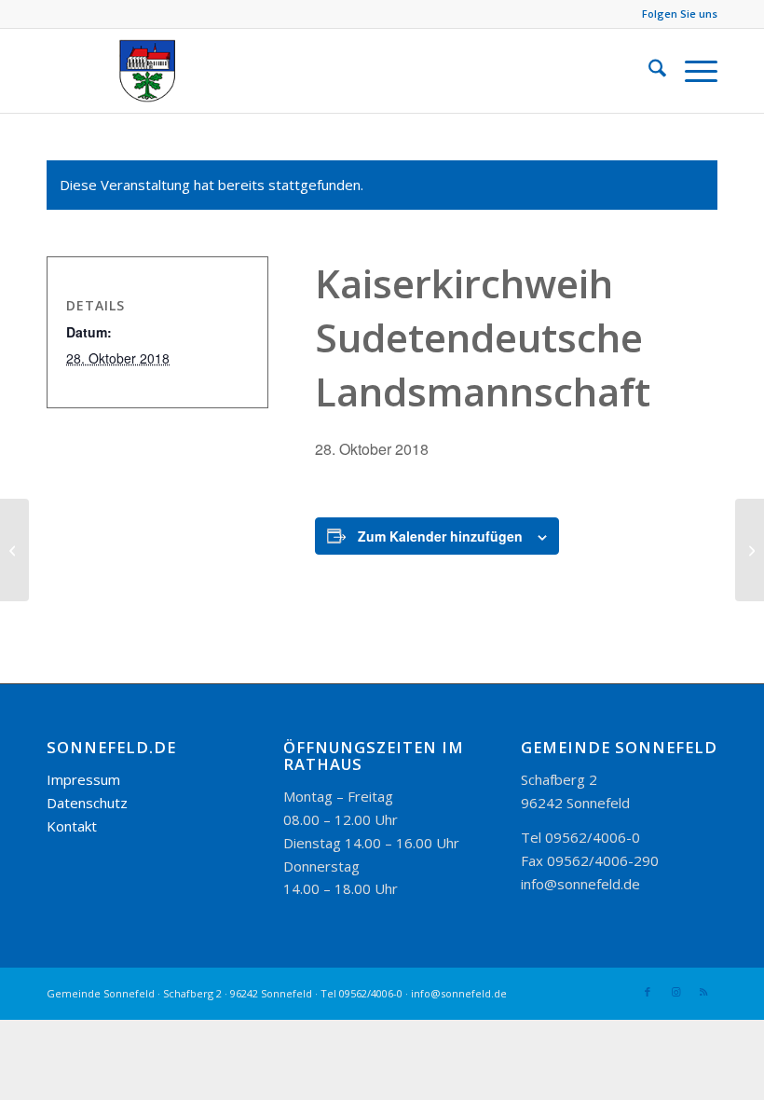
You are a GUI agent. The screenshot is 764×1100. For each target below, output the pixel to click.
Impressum (83, 779)
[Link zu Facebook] (648, 992)
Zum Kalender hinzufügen (440, 536)
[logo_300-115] (156, 71)
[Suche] (648, 71)
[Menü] (691, 71)
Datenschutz (87, 802)
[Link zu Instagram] (675, 992)
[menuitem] (648, 71)
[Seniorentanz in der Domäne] (14, 550)
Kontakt (72, 826)
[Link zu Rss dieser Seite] (703, 992)
